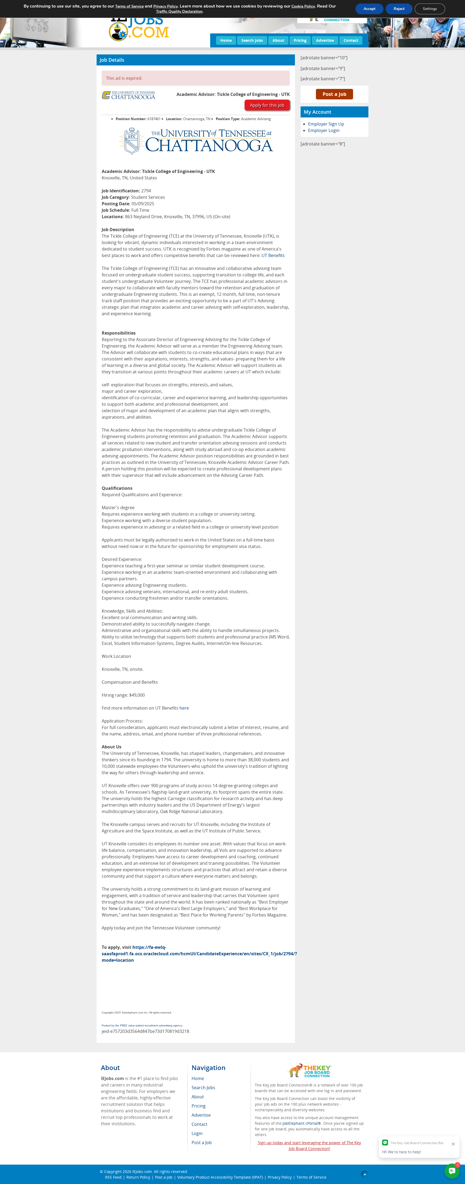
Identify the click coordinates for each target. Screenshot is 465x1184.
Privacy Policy (280, 1177)
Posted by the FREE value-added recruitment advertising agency (142, 1025)
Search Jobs (252, 40)
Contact (351, 40)
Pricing (300, 40)
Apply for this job (267, 105)
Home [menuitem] (198, 1078)
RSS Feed (113, 1177)
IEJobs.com (142, 1171)
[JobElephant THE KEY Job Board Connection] (309, 1065)
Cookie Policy (303, 6)
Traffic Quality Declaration (179, 11)
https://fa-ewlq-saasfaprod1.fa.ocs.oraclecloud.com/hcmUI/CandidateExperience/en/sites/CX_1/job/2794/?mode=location (199, 953)
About (278, 40)
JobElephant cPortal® (302, 1123)
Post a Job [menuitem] (202, 1142)
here (184, 708)
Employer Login (324, 130)
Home (226, 40)
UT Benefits (273, 255)
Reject (399, 8)
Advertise (325, 40)
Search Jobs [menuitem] (203, 1088)
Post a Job (334, 94)
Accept (369, 8)
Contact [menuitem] (199, 1124)
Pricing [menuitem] (199, 1106)
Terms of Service (311, 1177)
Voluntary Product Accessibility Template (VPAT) (220, 1177)
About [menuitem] (198, 1097)
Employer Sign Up (326, 124)
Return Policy (138, 1177)
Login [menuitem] (197, 1133)
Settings (430, 8)
